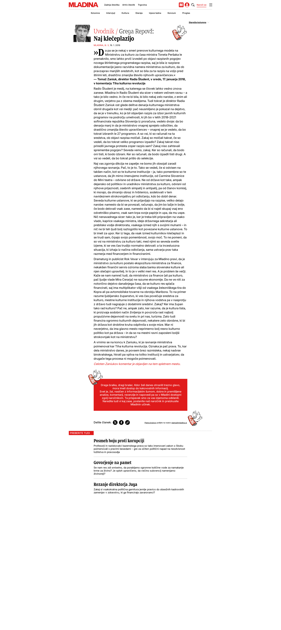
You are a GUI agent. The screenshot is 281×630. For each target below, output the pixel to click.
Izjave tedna (155, 13)
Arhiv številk (128, 5)
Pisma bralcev (150, 423)
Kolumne (95, 13)
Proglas (186, 13)
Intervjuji (110, 13)
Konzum (172, 13)
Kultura (125, 13)
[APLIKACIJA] (181, 4)
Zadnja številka (111, 5)
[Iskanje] (193, 4)
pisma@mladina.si (179, 423)
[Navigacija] (210, 4)
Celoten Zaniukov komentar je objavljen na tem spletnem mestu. (137, 364)
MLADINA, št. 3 (101, 45)
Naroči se (201, 5)
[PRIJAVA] (187, 4)
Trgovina (142, 5)
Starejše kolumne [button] (197, 22)
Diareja (139, 13)
